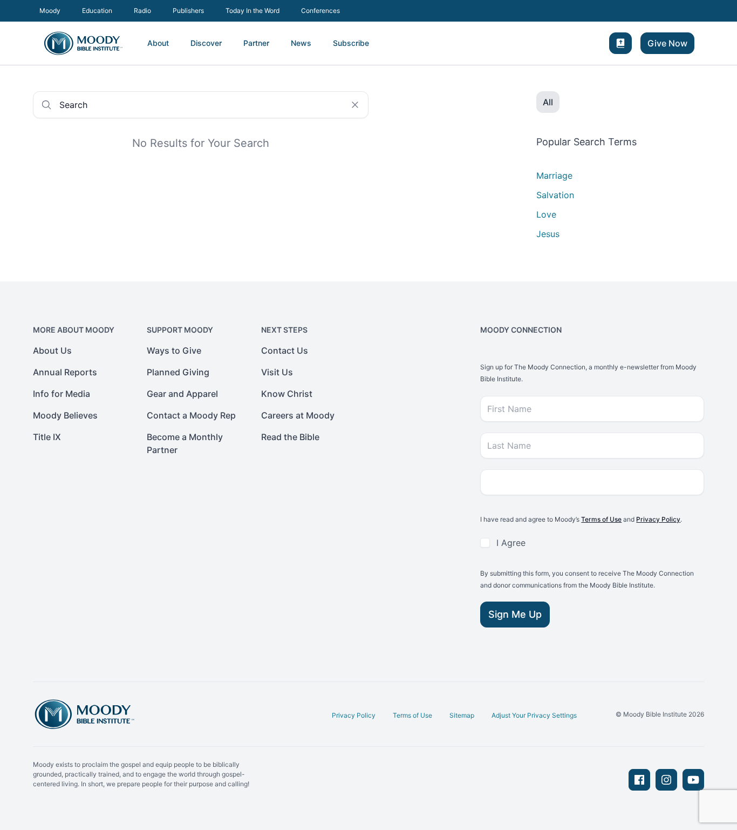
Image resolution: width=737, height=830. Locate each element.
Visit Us (277, 372)
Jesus (547, 233)
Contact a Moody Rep (191, 415)
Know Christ (286, 393)
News (301, 43)
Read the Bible (290, 436)
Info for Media (61, 393)
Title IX (47, 436)
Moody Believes (65, 415)
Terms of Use (601, 519)
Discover (206, 43)
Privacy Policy (658, 519)
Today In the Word (252, 10)
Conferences (320, 10)
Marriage (554, 175)
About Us (52, 350)
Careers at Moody (298, 415)
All (548, 102)
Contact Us (284, 350)
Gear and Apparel (182, 393)
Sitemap (461, 715)
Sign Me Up (515, 614)
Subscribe (351, 43)
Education (97, 10)
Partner (256, 43)
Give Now (667, 43)
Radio (142, 10)
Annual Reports (65, 372)
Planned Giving (178, 372)
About (158, 43)
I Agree (511, 542)
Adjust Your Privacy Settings (534, 715)
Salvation (555, 195)
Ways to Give (174, 350)
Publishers (188, 10)
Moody (49, 10)
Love (546, 214)
